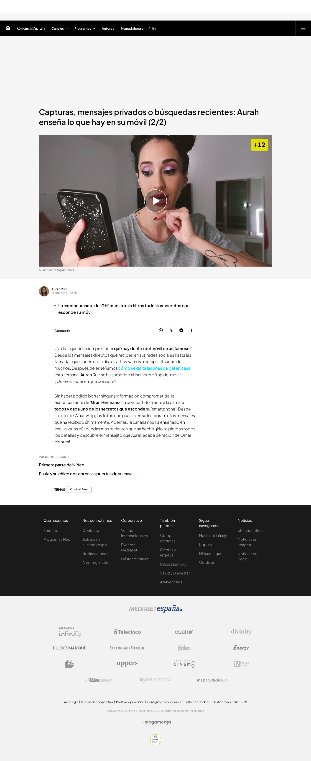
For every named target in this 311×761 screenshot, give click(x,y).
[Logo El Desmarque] (69, 648)
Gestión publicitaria (225, 702)
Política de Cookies (196, 702)
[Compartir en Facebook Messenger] (181, 330)
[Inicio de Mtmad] (7, 28)
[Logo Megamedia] (158, 722)
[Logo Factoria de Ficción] (127, 648)
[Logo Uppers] (127, 664)
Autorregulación (96, 562)
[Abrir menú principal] (303, 28)
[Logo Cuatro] (184, 632)
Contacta (90, 530)
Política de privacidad (130, 702)
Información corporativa (97, 702)
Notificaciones (95, 553)
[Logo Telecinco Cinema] (184, 664)
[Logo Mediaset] (155, 611)
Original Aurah (31, 28)
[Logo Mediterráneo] (213, 680)
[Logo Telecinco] (127, 632)
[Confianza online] (155, 743)
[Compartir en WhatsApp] (161, 330)
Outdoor (206, 562)
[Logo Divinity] (241, 632)
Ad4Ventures (171, 581)
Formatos (51, 530)
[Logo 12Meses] (241, 664)
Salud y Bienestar (175, 573)
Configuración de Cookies (164, 702)
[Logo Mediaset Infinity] (70, 632)
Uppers (205, 544)
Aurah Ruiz (59, 289)
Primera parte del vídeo (61, 464)
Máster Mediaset (135, 558)
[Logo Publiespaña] (155, 680)
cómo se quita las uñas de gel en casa (154, 368)
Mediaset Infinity (213, 535)
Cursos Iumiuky (173, 564)
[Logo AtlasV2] (98, 680)
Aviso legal (71, 702)
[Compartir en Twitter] (171, 330)
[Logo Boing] (184, 648)
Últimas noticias (251, 530)
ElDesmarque (210, 553)
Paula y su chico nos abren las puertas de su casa (86, 473)
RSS (244, 702)
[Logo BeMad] (70, 664)
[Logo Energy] (241, 648)
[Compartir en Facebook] (192, 330)
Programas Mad (57, 539)
